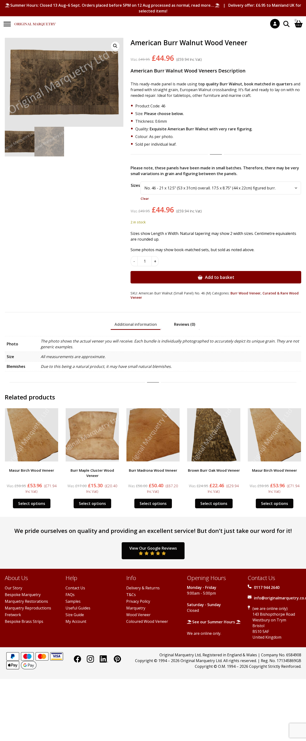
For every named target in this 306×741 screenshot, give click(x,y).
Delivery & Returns (143, 588)
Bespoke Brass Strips (24, 621)
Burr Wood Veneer (245, 293)
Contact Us (75, 588)
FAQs (70, 594)
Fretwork (13, 614)
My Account (76, 621)
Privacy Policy (138, 601)
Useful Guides (78, 608)
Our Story (13, 588)
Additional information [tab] (136, 324)
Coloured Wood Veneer (147, 621)
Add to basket (219, 277)
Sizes (135, 185)
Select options (31, 503)
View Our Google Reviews (153, 548)
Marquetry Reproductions (28, 608)
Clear (145, 198)
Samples (73, 601)
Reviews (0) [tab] (184, 324)
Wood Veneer (138, 614)
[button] (115, 46)
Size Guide (75, 614)
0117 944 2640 (266, 587)
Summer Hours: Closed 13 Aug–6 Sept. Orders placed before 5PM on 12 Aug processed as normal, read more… (112, 5)
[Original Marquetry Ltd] (35, 21)
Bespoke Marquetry (23, 594)
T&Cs (131, 594)
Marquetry (135, 608)
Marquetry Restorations (26, 601)
